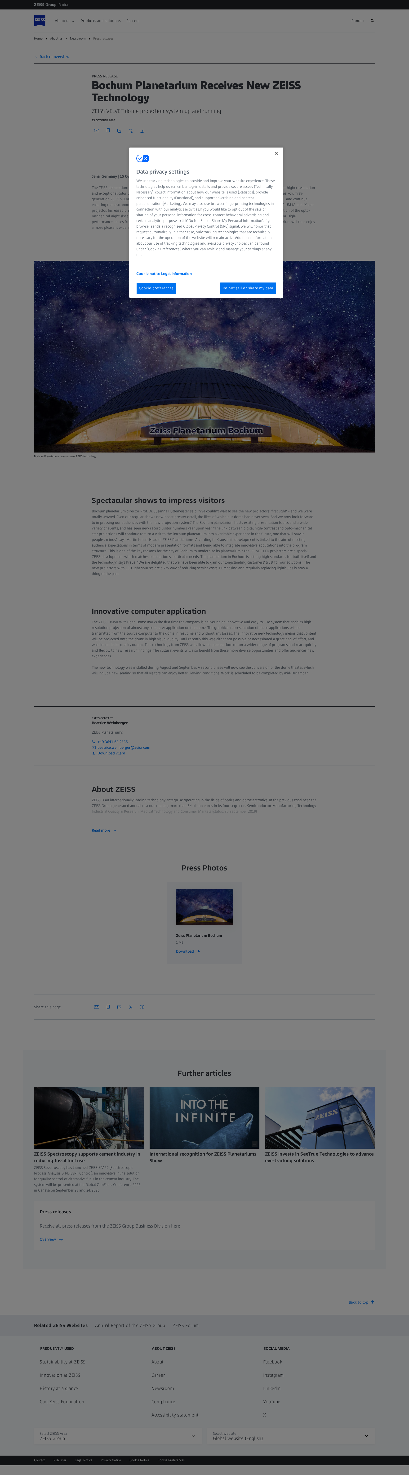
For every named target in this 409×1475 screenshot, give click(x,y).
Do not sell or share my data (248, 288)
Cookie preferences (156, 288)
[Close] (276, 153)
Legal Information (176, 273)
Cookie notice (148, 273)
